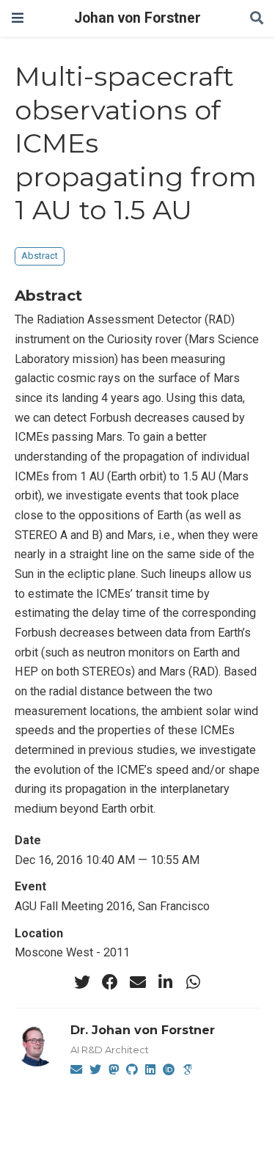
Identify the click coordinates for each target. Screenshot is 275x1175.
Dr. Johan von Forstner (142, 1029)
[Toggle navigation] (17, 18)
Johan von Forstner (137, 18)
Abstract (39, 255)
